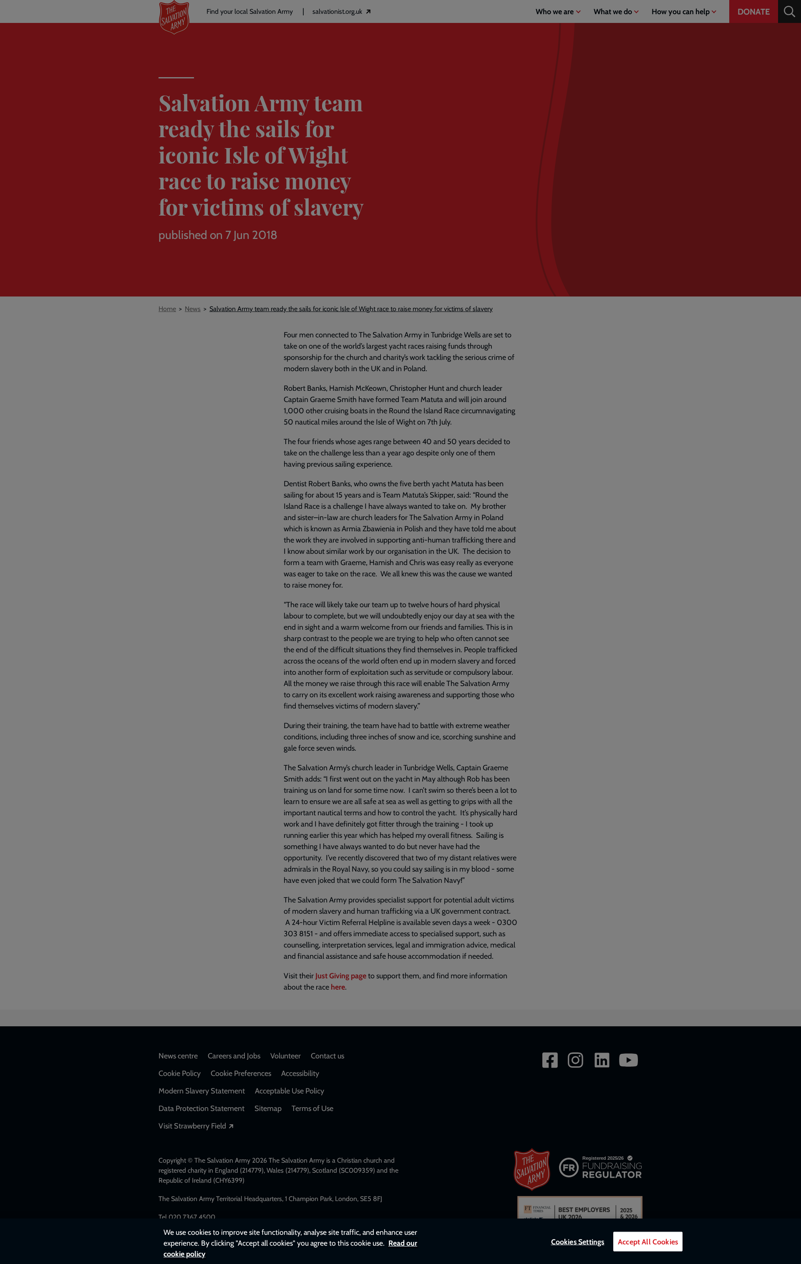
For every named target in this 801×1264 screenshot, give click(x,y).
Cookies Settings (578, 1241)
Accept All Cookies (648, 1241)
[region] (400, 1241)
